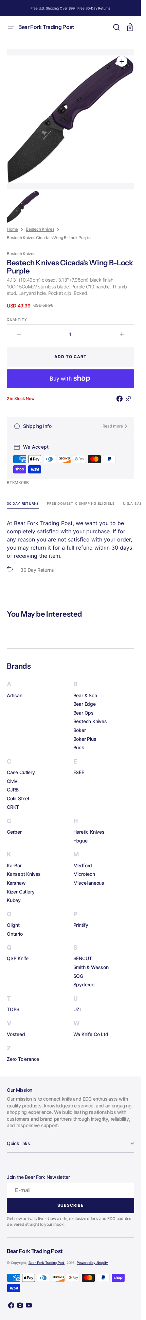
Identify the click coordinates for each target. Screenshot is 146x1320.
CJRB (13, 789)
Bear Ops (83, 713)
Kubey (14, 900)
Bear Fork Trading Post (47, 1262)
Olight (13, 925)
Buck (78, 747)
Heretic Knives (89, 832)
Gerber (14, 832)
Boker (79, 730)
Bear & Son (85, 695)
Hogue (80, 840)
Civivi (12, 781)
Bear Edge (84, 704)
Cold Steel (18, 798)
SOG (78, 976)
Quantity (17, 319)
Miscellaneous (88, 883)
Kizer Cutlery (20, 892)
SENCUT (82, 958)
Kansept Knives (24, 874)
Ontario (15, 934)
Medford (82, 865)
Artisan (14, 695)
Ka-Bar (14, 865)
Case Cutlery (21, 772)
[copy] (129, 399)
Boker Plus (84, 739)
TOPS (13, 1009)
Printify (80, 925)
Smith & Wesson (91, 967)
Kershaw (16, 883)
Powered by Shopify (92, 1262)
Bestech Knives (40, 229)
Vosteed (16, 1034)
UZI (77, 1009)
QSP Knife (18, 958)
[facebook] (120, 399)
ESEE (78, 772)
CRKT (13, 807)
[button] (10, 27)
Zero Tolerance (23, 1059)
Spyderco (83, 984)
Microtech (84, 874)
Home (12, 229)
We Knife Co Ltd (90, 1034)
